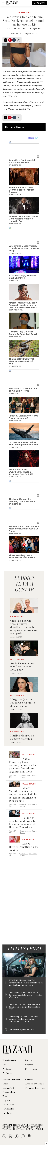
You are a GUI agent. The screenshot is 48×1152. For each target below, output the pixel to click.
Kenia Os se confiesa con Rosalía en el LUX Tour (22, 666)
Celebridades (24, 12)
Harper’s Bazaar (30, 33)
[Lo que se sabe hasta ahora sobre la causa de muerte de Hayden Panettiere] (14, 813)
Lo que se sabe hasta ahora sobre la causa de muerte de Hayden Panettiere (23, 822)
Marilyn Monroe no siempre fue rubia (22, 737)
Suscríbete (39, 3)
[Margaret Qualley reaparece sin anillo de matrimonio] (24, 684)
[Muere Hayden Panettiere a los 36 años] (14, 839)
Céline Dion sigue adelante (21, 1030)
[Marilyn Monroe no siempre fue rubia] (24, 720)
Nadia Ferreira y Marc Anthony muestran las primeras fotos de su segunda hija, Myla (22, 765)
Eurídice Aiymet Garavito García (28, 776)
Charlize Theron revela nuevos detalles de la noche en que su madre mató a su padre (24, 627)
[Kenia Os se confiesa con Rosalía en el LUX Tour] (24, 648)
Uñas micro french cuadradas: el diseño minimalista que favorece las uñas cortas (25, 994)
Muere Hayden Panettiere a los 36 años (23, 847)
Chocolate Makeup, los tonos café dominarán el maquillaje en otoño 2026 (24, 1006)
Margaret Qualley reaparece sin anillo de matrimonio (22, 702)
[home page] (12, 3)
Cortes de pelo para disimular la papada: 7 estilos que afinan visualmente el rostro (24, 1019)
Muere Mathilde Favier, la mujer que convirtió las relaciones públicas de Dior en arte (23, 794)
